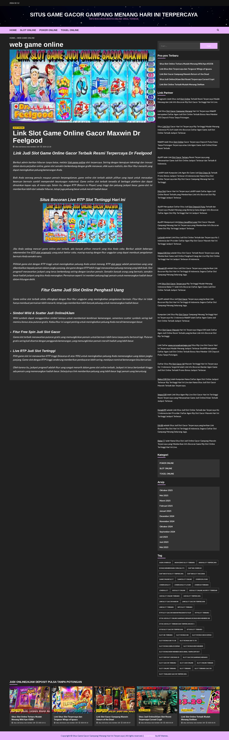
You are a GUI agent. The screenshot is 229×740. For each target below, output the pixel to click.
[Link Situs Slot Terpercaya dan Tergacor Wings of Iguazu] (72, 699)
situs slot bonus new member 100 (27, 147)
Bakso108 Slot (164, 379)
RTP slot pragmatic (41, 252)
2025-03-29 (169, 723)
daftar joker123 (194, 568)
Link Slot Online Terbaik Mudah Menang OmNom (182, 84)
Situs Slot (162, 191)
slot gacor (116, 264)
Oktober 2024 (166, 526)
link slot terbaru (166, 607)
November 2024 (167, 521)
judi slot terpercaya (192, 596)
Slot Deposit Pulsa (197, 206)
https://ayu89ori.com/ (188, 222)
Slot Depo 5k (204, 172)
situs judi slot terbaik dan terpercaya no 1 (176, 624)
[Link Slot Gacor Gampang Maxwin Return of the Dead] (114, 699)
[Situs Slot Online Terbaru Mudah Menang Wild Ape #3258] (30, 699)
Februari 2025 (166, 506)
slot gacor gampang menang (195, 657)
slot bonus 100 (182, 635)
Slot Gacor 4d (178, 364)
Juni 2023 (164, 542)
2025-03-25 (211, 723)
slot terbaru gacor (203, 668)
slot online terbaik (205, 663)
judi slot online (178, 590)
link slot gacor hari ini (168, 601)
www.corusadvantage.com (179, 345)
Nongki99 (162, 410)
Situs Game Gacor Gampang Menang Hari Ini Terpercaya (114, 15)
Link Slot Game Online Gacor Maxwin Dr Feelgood (76, 136)
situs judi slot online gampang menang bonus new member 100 (184, 618)
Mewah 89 (162, 268)
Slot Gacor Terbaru (180, 157)
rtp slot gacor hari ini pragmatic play (175, 613)
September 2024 (167, 531)
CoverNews (149, 735)
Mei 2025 (164, 495)
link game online (76, 162)
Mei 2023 (164, 547)
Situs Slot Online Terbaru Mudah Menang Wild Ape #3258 (186, 64)
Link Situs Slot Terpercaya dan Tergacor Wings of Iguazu (186, 69)
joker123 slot (165, 585)
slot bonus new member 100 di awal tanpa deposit (179, 652)
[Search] (218, 30)
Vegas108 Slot (164, 253)
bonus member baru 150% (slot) (171, 568)
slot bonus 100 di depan (201, 635)
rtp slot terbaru (202, 613)
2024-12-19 (47, 147)
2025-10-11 (42, 723)
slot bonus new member (193, 646)
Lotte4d (161, 237)
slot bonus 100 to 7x (188, 640)
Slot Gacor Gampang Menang (179, 111)
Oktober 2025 (166, 490)
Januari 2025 (165, 511)
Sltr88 (160, 425)
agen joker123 (165, 562)
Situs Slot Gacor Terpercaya (174, 283)
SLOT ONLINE (28, 30)
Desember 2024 (167, 516)
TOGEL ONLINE (70, 30)
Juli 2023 (164, 537)
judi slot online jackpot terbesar (203, 590)
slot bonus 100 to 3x (167, 640)
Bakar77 (161, 441)
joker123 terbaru (202, 585)
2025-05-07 (127, 723)
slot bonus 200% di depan (169, 646)
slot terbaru (185, 668)
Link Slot (166, 126)
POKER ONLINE (48, 30)
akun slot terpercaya (208, 562)
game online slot (166, 579)
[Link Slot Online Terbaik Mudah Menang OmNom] (199, 699)
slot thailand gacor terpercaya (173, 674)
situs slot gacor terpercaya (171, 629)
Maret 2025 (165, 500)
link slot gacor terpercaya (193, 601)
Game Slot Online (184, 579)
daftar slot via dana (196, 574)
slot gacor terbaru (167, 663)
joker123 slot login (182, 585)
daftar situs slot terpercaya (171, 574)
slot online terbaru (167, 668)
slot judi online (186, 663)
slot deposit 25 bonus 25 (169, 657)
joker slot (163, 590)
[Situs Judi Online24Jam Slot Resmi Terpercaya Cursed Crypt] (157, 699)
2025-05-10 (84, 723)
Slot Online (185, 99)
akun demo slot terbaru (185, 562)
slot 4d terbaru (166, 635)
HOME (13, 30)
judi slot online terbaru (169, 596)
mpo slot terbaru (185, 607)
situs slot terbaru (194, 629)
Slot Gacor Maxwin (170, 330)
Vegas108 (162, 394)
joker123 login (202, 579)
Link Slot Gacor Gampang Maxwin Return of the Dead (184, 74)
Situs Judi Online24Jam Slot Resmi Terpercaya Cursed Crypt (187, 79)
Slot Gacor (183, 299)
